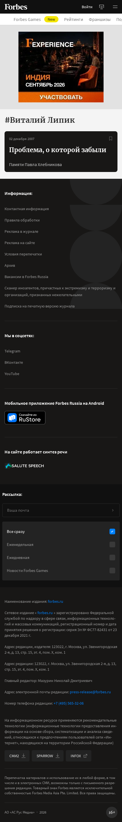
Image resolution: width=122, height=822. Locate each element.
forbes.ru (55, 601)
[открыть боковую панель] (101, 6)
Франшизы (100, 19)
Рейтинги (73, 19)
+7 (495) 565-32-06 (69, 703)
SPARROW (45, 755)
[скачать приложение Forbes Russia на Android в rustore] (25, 418)
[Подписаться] (112, 510)
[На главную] (16, 7)
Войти (87, 6)
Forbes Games (34, 19)
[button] (115, 6)
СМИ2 (14, 755)
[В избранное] (110, 138)
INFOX (76, 755)
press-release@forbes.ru (90, 691)
